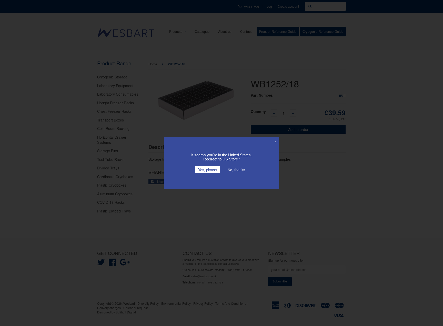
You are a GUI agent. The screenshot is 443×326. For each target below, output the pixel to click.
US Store (230, 159)
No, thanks (236, 169)
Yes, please (207, 169)
